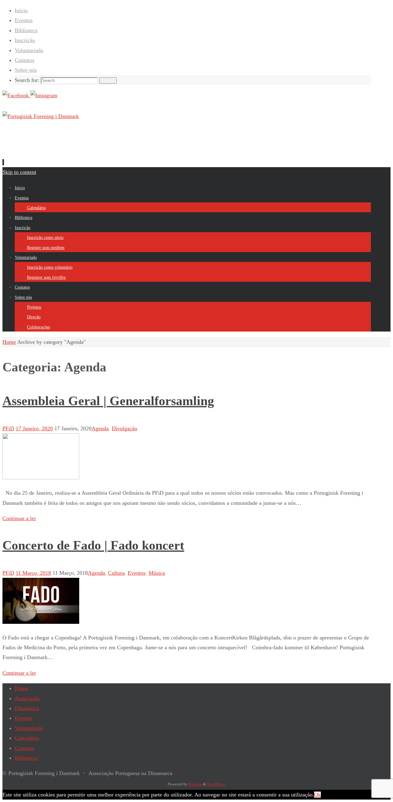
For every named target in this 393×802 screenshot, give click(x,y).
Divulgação (124, 428)
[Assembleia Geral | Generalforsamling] (40, 477)
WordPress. (216, 784)
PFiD (8, 428)
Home (21, 688)
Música (157, 573)
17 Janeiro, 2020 (34, 428)
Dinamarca (27, 708)
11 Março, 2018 (33, 573)
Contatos (24, 60)
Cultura (116, 573)
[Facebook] (16, 95)
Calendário (27, 738)
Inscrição (25, 40)
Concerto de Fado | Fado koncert (93, 545)
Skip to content (19, 172)
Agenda (100, 428)
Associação (27, 698)
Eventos (24, 20)
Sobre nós (26, 70)
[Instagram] (43, 95)
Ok (317, 795)
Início (21, 10)
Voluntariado (29, 50)
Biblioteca (26, 30)
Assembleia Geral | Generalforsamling (108, 401)
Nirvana (195, 784)
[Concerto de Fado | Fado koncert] (40, 622)
